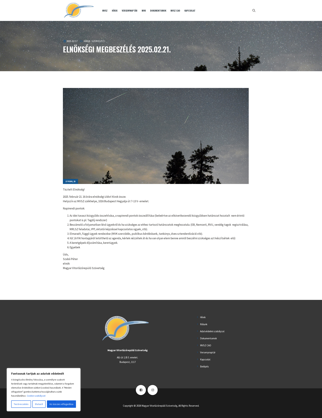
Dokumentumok (158, 10)
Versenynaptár (129, 10)
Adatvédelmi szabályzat (212, 331)
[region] (43, 389)
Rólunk (203, 324)
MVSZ (105, 10)
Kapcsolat (189, 10)
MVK (144, 10)
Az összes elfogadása (61, 404)
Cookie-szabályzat (36, 395)
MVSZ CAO (175, 10)
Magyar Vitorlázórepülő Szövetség (159, 405)
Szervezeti (98, 41)
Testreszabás (21, 404)
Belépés (204, 366)
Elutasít (39, 404)
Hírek (114, 10)
